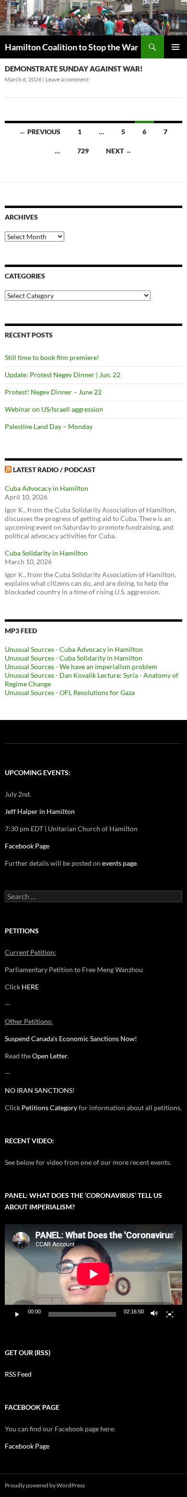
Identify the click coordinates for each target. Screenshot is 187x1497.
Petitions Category (49, 1107)
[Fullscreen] (170, 1314)
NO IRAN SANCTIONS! (40, 1090)
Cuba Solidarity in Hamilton (46, 553)
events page (119, 863)
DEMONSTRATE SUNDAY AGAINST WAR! (74, 68)
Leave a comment (67, 79)
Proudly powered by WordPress (45, 1485)
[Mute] (154, 1314)
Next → (119, 151)
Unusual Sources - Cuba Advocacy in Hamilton (74, 649)
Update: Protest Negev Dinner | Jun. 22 (62, 375)
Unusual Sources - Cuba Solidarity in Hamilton (73, 658)
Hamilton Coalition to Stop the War (71, 47)
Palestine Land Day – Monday (49, 426)
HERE (30, 987)
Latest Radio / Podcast (54, 469)
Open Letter (49, 1056)
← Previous (39, 132)
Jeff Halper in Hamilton (40, 811)
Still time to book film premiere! (52, 357)
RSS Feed (18, 1374)
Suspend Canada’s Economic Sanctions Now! (71, 1038)
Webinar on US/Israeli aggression (54, 409)
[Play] (17, 1314)
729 (83, 151)
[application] (93, 1274)
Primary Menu (175, 46)
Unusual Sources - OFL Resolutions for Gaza (70, 692)
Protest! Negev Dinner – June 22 (53, 392)
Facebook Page (27, 846)
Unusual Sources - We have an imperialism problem (81, 666)
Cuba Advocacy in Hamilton (46, 488)
